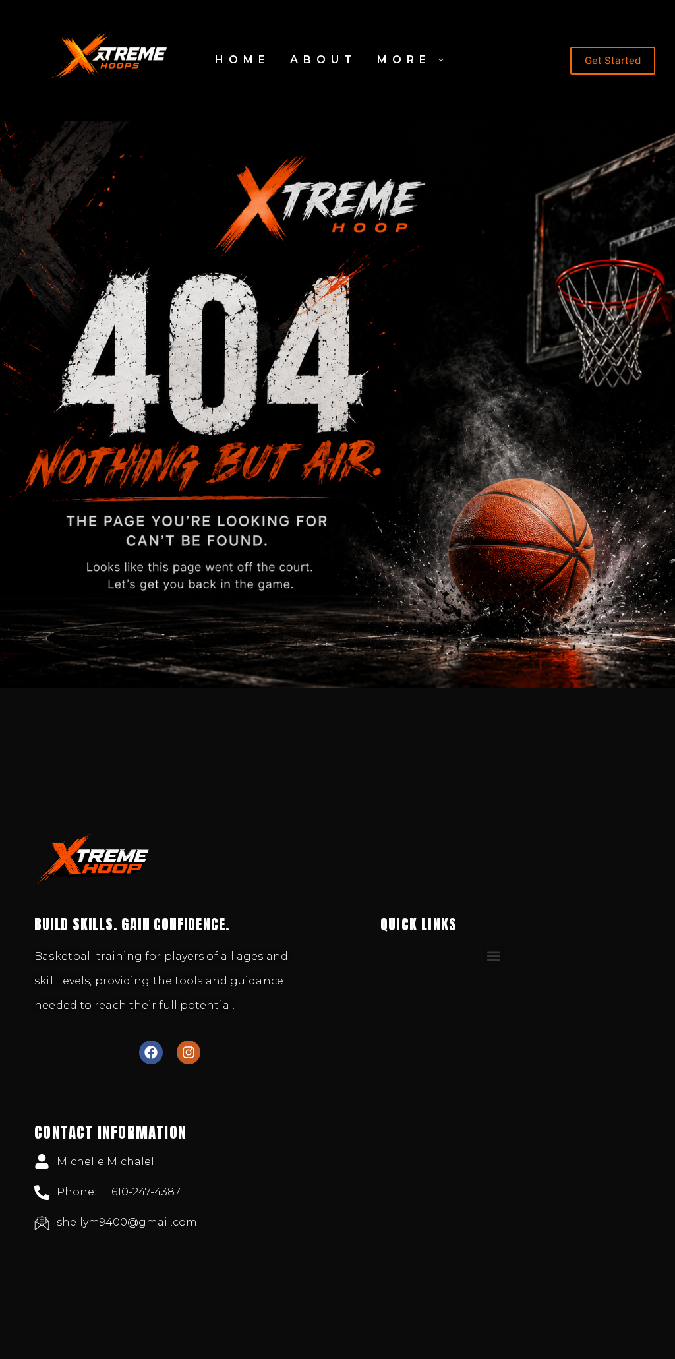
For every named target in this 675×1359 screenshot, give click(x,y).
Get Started (613, 60)
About (323, 59)
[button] (494, 956)
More (404, 59)
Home (242, 59)
